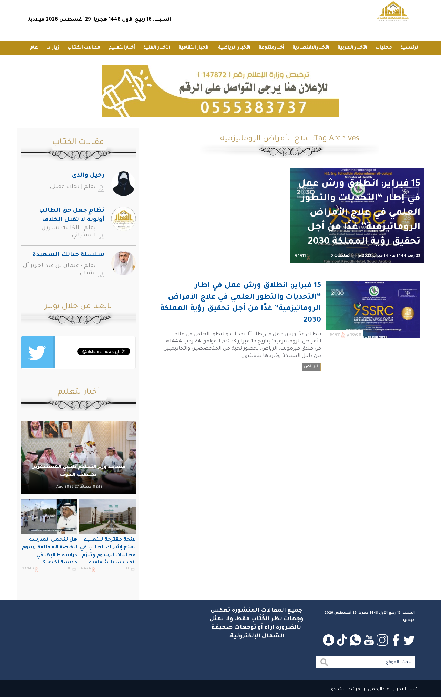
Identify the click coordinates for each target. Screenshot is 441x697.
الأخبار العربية (352, 47)
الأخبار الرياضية (234, 47)
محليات (384, 47)
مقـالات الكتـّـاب (84, 47)
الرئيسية (410, 47)
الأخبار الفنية (156, 47)
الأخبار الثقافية (194, 47)
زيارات (52, 47)
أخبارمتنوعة (271, 47)
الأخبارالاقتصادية (311, 47)
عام (34, 47)
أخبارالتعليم (122, 47)
